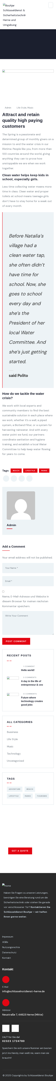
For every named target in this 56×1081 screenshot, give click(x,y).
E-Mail (5, 987)
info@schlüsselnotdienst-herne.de (23, 991)
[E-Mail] (5, 979)
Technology (14, 753)
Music (30, 107)
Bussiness (12, 732)
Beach (16, 471)
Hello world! (27, 670)
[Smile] (15, 1028)
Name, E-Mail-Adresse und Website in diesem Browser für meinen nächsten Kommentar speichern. (25, 601)
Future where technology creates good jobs (32, 701)
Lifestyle (30, 471)
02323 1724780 (13, 1041)
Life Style (21, 107)
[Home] (6, 885)
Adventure (14, 789)
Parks (44, 471)
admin (8, 107)
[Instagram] (5, 1028)
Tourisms (42, 796)
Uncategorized (15, 760)
